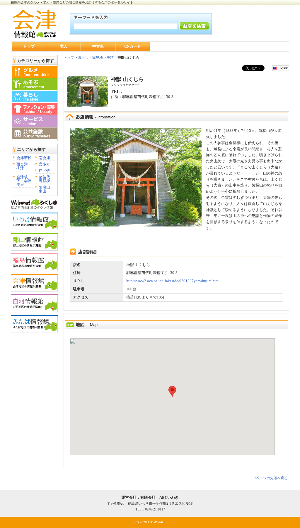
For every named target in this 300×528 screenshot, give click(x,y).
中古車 (98, 46)
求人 (63, 46)
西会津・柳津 (24, 166)
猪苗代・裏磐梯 (46, 179)
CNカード (132, 46)
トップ (29, 46)
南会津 (44, 158)
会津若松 (24, 158)
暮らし (82, 58)
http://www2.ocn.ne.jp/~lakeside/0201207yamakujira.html (173, 281)
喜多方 (44, 164)
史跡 (110, 58)
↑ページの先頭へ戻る (271, 478)
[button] (172, 391)
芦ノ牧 (44, 170)
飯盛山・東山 (46, 189)
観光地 (97, 58)
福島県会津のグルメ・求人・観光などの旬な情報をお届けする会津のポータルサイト (72, 2)
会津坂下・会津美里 (24, 181)
